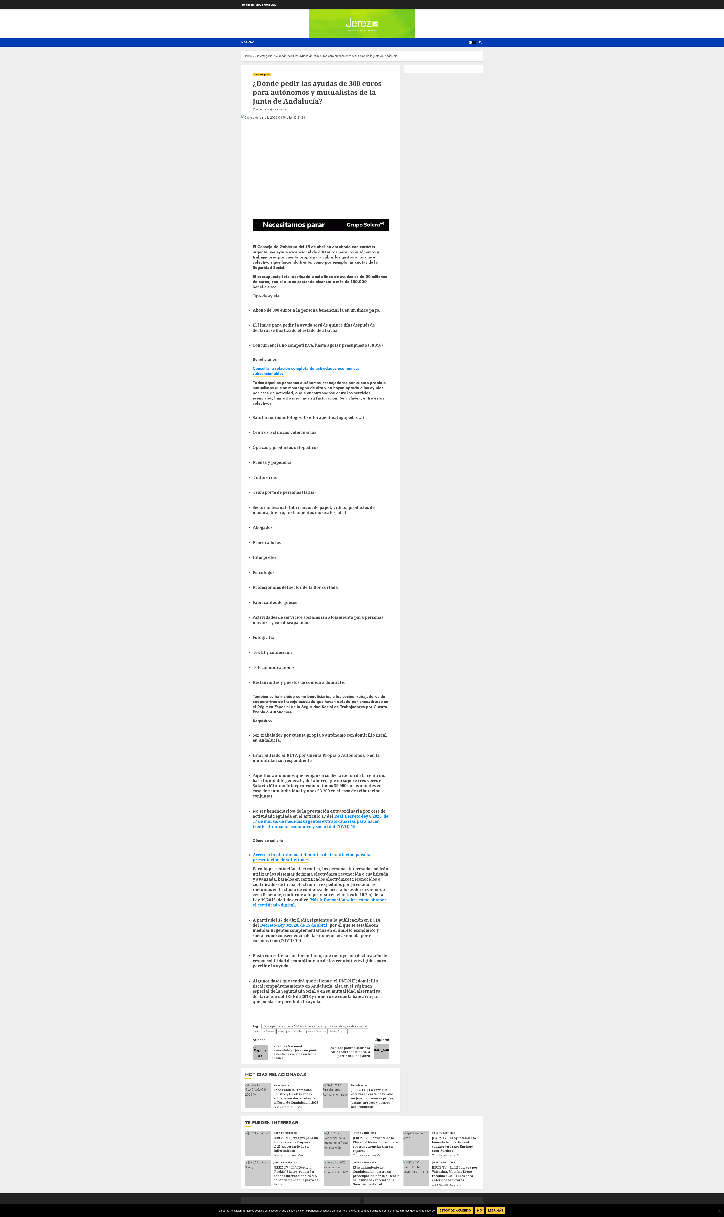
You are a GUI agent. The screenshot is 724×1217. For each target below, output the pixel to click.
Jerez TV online (294, 1031)
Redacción (262, 109)
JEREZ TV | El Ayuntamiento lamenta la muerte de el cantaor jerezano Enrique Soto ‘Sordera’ (454, 1144)
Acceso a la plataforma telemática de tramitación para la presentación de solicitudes (311, 857)
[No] (719, 1210)
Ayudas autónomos (264, 1031)
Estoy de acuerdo (455, 1210)
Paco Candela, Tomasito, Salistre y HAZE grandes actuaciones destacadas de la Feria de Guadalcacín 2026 (296, 1096)
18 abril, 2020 (282, 109)
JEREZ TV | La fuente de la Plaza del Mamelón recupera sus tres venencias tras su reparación (375, 1144)
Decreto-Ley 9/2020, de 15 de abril (293, 925)
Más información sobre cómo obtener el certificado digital (320, 902)
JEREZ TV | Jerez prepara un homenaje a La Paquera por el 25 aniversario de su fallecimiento (296, 1144)
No (479, 1210)
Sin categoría (262, 74)
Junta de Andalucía (316, 1031)
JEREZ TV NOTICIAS (285, 1133)
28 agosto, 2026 (287, 1155)
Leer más (495, 1210)
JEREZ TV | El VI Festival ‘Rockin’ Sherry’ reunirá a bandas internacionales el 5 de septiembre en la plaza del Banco (297, 1175)
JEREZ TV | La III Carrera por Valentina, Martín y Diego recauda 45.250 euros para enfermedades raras (455, 1173)
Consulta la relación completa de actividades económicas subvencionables (306, 370)
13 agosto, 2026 (286, 1107)
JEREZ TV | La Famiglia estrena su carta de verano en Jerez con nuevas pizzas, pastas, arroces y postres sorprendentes (372, 1098)
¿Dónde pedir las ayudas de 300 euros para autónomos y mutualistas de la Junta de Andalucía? (314, 1026)
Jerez (280, 1031)
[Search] (480, 42)
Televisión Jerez (338, 1031)
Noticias (248, 42)
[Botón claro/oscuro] (472, 42)
